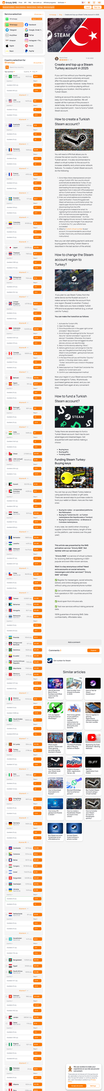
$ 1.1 (35, 491)
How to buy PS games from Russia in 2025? (55, 813)
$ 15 (35, 125)
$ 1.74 (36, 929)
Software (61, 2)
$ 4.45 (36, 188)
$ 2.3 (36, 213)
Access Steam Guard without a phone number (73, 837)
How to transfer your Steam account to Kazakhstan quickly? (91, 814)
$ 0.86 (36, 972)
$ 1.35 (36, 890)
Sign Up (97, 7)
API (25, 2)
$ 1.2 (35, 699)
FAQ (29, 2)
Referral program (49, 7)
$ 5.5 (35, 174)
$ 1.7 (35, 254)
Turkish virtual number (74, 229)
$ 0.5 (36, 343)
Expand (93, 650)
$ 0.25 (36, 1010)
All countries (38, 62)
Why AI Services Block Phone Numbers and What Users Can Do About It (55, 694)
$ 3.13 (36, 115)
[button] (89, 2)
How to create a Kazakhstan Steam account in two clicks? (74, 813)
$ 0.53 (36, 986)
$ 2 (35, 318)
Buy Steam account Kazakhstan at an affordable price (55, 837)
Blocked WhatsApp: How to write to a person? (74, 792)
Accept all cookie (77, 1086)
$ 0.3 (36, 630)
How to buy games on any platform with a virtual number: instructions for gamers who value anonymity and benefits (73, 721)
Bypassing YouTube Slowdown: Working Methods (93, 746)
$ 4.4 (35, 76)
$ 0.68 (36, 268)
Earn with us (37, 2)
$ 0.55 (36, 674)
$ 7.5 (35, 824)
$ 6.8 (36, 398)
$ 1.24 (36, 953)
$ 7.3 (36, 838)
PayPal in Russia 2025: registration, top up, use (74, 771)
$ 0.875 (36, 237)
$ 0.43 (36, 688)
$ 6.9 (35, 384)
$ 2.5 (35, 1069)
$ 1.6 (35, 353)
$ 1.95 (36, 90)
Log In (88, 7)
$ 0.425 (36, 996)
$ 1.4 (35, 223)
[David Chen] (63, 59)
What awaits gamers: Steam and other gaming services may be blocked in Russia (55, 748)
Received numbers (9, 7)
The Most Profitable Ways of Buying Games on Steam (74, 746)
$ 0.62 (36, 329)
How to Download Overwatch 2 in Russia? (54, 792)
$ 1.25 (36, 813)
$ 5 (35, 101)
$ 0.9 (36, 292)
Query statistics (21, 7)
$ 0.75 (36, 564)
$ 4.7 (35, 199)
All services (38, 14)
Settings (40, 7)
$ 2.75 (36, 422)
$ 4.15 (36, 150)
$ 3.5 (35, 939)
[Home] (9, 3)
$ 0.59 (36, 474)
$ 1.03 (36, 549)
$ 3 (35, 164)
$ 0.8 (36, 447)
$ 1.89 (36, 764)
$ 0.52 (36, 513)
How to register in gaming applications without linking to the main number (92, 718)
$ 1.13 (35, 460)
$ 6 (35, 139)
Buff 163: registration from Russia (92, 771)
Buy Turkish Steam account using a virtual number (92, 792)
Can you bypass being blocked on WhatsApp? (54, 716)
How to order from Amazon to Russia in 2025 (73, 692)
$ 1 (35, 433)
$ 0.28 (36, 527)
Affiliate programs (50, 2)
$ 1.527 (36, 367)
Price (20, 2)
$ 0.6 (36, 1058)
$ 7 (35, 775)
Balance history (31, 7)
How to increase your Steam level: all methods (54, 771)
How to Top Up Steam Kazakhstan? (91, 692)
